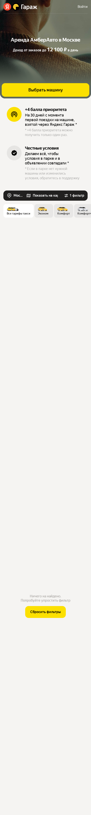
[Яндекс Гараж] (20, 7)
